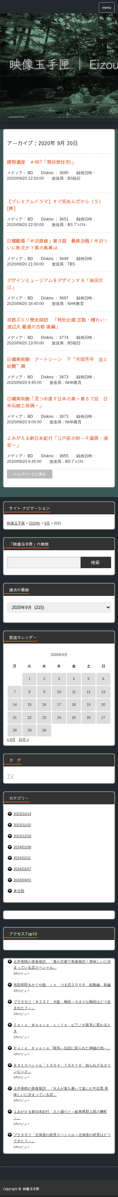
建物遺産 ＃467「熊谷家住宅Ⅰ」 (41, 162)
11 (74, 692)
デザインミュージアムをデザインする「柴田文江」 (55, 283)
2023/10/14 (22, 814)
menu (106, 7)
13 (103, 692)
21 (15, 718)
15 (29, 704)
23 (44, 718)
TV (10, 776)
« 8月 (11, 739)
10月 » (23, 739)
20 (103, 704)
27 (103, 718)
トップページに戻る (29, 474)
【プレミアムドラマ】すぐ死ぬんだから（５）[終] (55, 204)
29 (29, 730)
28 (15, 730)
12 (88, 692)
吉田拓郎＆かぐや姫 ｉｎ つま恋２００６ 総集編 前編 (62, 985)
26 (88, 718)
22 (29, 718)
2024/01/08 (22, 847)
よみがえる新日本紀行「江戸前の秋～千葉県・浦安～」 (57, 441)
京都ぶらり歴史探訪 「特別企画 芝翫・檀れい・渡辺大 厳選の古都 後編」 (58, 323)
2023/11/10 (22, 825)
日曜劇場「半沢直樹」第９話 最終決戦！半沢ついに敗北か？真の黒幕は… (57, 244)
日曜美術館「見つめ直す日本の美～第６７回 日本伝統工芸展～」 (57, 402)
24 (59, 718)
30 (44, 730)
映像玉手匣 (31, 1189)
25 (74, 718)
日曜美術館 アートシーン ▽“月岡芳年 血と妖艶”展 (57, 362)
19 (88, 704)
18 (74, 704)
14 (15, 704)
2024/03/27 (22, 869)
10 (59, 692)
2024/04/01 (22, 880)
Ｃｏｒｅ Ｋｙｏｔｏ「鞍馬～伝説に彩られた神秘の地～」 (62, 1048)
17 (59, 704)
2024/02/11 (22, 858)
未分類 (18, 891)
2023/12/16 (22, 836)
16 (44, 704)
